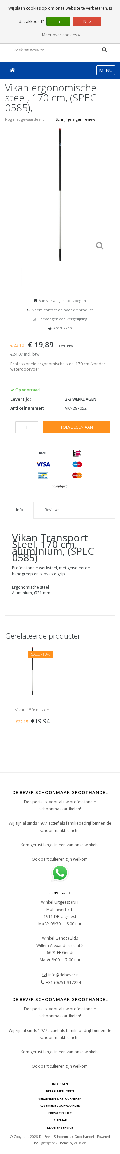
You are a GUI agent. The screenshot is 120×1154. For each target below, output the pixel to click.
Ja (58, 21)
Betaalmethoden (60, 1091)
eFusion (80, 1143)
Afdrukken (62, 327)
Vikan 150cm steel (32, 710)
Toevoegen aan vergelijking (62, 318)
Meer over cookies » (61, 35)
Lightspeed (47, 1143)
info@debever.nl (64, 975)
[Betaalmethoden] (43, 453)
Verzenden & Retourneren (60, 1098)
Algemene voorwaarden (60, 1105)
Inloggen (60, 1084)
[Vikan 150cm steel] (32, 671)
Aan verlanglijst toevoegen (62, 300)
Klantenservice (60, 1127)
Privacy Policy (60, 1113)
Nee (87, 21)
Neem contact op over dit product (62, 309)
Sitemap (60, 1120)
